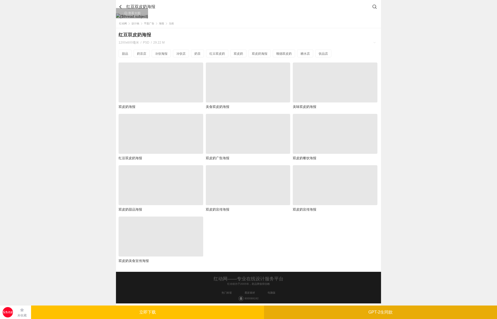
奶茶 (197, 54)
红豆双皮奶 (217, 54)
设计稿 (135, 23)
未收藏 (22, 315)
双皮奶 (238, 54)
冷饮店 (181, 54)
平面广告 (149, 23)
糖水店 (305, 54)
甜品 (125, 54)
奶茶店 (141, 54)
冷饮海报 (161, 54)
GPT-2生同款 (380, 312)
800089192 (252, 298)
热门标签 (227, 292)
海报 (161, 23)
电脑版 (271, 292)
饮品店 (323, 54)
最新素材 (250, 292)
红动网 (123, 23)
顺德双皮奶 (284, 54)
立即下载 (147, 312)
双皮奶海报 (259, 54)
